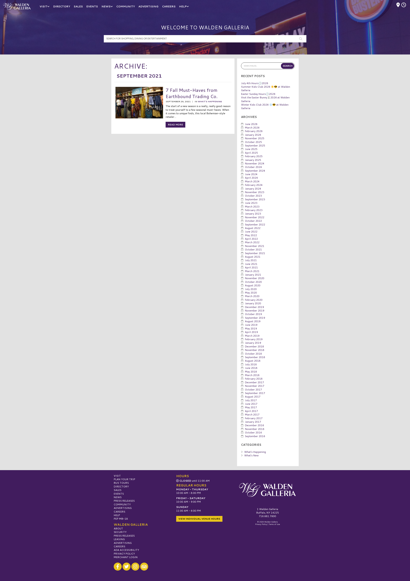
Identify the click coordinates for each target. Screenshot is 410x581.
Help (117, 515)
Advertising (123, 508)
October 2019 (253, 314)
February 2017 (253, 418)
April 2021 (251, 267)
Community (122, 504)
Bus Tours (121, 483)
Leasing (119, 539)
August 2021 (252, 256)
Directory (121, 486)
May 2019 (251, 328)
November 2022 (254, 217)
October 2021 (253, 249)
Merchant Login (126, 557)
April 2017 (251, 411)
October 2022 (253, 221)
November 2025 (254, 138)
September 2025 (255, 145)
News (118, 497)
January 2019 (253, 342)
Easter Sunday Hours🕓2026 (258, 94)
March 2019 (252, 335)
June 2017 (251, 404)
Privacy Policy (124, 553)
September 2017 (255, 393)
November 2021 (254, 246)
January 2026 (253, 135)
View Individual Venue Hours (199, 518)
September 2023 (255, 199)
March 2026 (252, 127)
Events (119, 493)
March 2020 (252, 296)
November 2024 (254, 163)
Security (120, 532)
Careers (119, 511)
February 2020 (253, 300)
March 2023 (252, 206)
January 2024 (253, 188)
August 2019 (252, 321)
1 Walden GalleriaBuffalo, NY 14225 (267, 510)
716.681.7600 (267, 516)
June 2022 (251, 231)
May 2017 (251, 407)
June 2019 (251, 325)
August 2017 (252, 396)
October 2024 (253, 167)
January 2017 (253, 421)
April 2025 (251, 152)
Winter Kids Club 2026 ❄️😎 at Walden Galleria (264, 106)
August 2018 (252, 360)
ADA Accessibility (126, 550)
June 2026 (251, 124)
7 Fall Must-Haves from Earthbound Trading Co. (191, 93)
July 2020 (251, 289)
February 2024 (253, 185)
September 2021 (255, 253)
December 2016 (254, 425)
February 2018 (253, 378)
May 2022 (251, 235)
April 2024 (251, 177)
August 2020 (252, 285)
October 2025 (253, 142)
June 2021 (251, 264)
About (118, 528)
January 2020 (253, 303)
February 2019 (253, 339)
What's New (251, 455)
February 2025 (253, 156)
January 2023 (253, 213)
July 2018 (251, 364)
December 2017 (254, 382)
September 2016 (255, 436)
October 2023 (253, 195)
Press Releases (124, 500)
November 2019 (254, 310)
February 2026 (253, 131)
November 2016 (254, 429)
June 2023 (251, 203)
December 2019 (254, 307)
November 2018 (254, 350)
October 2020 (253, 282)
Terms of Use (274, 524)
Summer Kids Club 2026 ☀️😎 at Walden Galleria (265, 88)
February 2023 (253, 210)
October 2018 (253, 353)
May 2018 (251, 371)
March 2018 (252, 375)
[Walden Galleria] (267, 490)
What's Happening (210, 101)
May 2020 (251, 292)
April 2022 (251, 239)
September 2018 (255, 357)
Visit (117, 475)
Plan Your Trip (124, 479)
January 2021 (253, 274)
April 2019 (251, 332)
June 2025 (251, 149)
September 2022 (255, 224)
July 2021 (251, 260)
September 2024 (255, 170)
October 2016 (253, 432)
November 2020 (254, 278)
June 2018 (251, 368)
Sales (117, 490)
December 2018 (254, 346)
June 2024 (251, 174)
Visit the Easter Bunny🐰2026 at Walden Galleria (265, 99)
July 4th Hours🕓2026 (254, 83)
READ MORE (175, 124)
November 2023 (254, 192)
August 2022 (252, 228)
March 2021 (252, 271)
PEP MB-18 (121, 518)
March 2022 (252, 242)
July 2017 (251, 400)
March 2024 (252, 181)
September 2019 (255, 318)
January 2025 (253, 160)
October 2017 (253, 389)
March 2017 (252, 414)
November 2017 (254, 386)
